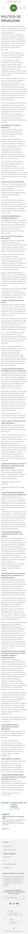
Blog (4, 860)
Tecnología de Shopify (18, 931)
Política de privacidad (9, 853)
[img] (14, 807)
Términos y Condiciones (9, 850)
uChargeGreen (7, 867)
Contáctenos (6, 857)
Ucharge (11, 931)
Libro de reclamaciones (9, 864)
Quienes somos (7, 846)
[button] (3, 8)
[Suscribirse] (23, 898)
